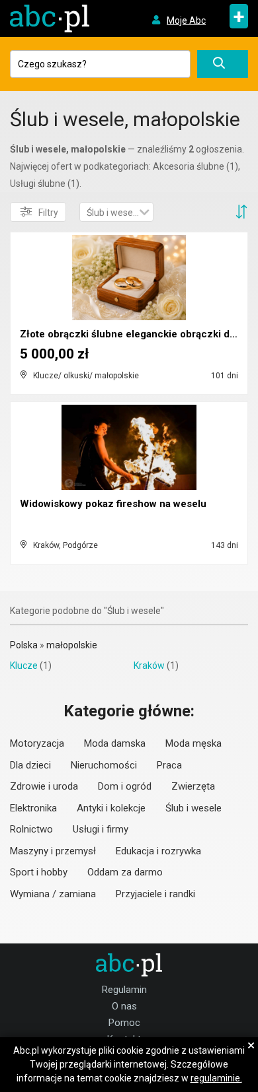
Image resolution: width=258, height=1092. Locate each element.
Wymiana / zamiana (53, 894)
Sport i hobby (38, 872)
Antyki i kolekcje (111, 808)
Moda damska (115, 743)
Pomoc (124, 1023)
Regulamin (124, 990)
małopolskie (71, 645)
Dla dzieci (30, 765)
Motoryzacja (37, 743)
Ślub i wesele (193, 808)
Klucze (24, 665)
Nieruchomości (104, 765)
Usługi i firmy (100, 829)
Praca (169, 765)
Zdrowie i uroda (44, 786)
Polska (24, 645)
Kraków (149, 665)
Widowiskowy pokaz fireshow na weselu (113, 504)
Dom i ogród (124, 786)
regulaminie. (216, 1078)
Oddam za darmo (125, 872)
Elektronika (33, 808)
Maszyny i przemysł (53, 851)
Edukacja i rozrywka (158, 851)
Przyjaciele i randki (155, 894)
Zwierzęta (193, 786)
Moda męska (193, 743)
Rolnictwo (31, 829)
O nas (124, 1006)
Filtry (48, 212)
